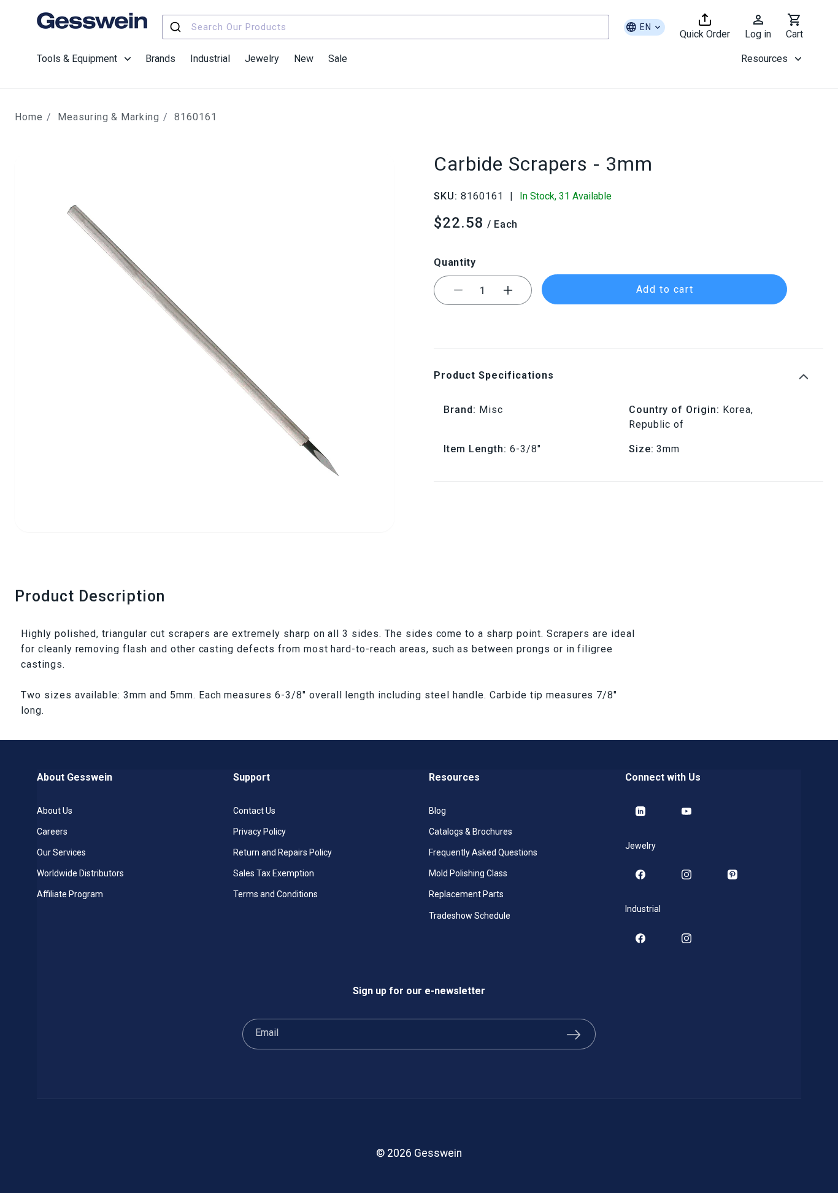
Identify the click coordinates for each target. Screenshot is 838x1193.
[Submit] (177, 27)
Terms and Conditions (275, 895)
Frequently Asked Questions (483, 852)
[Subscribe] (573, 1034)
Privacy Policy (259, 831)
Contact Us (254, 811)
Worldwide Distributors (80, 874)
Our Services (61, 852)
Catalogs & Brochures (470, 831)
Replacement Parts (466, 895)
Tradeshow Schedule (469, 916)
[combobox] (385, 27)
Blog (437, 811)
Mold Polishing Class (468, 874)
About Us (54, 811)
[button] (84, 59)
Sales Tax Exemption (273, 874)
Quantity (454, 262)
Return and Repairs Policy (282, 852)
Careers (52, 831)
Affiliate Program (70, 895)
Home (29, 117)
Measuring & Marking (109, 117)
